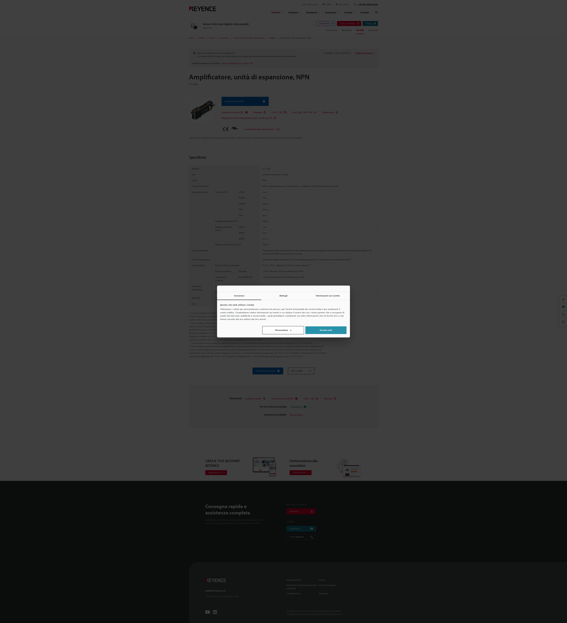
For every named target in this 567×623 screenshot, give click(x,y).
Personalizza (281, 330)
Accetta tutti (326, 330)
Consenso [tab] (239, 296)
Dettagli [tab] (283, 296)
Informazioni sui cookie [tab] (328, 296)
